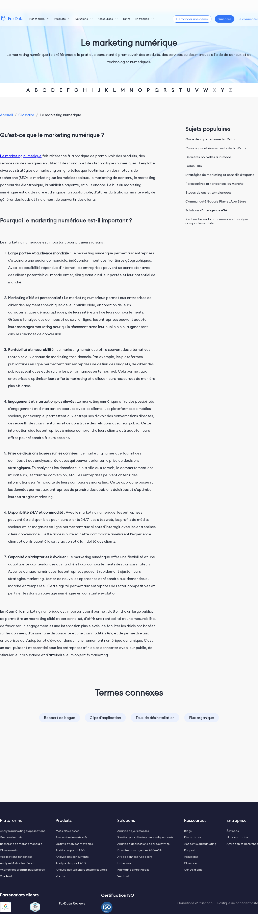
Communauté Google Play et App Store (215, 201)
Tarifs (126, 19)
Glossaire (26, 115)
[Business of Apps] (35, 907)
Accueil (6, 115)
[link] (6, 115)
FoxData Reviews (72, 903)
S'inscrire (224, 19)
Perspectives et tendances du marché (214, 184)
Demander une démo (192, 19)
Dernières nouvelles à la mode (208, 157)
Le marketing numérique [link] (60, 115)
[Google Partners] (5, 907)
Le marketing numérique (21, 156)
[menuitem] (39, 19)
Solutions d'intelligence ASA (206, 210)
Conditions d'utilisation (194, 903)
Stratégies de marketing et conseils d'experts (219, 175)
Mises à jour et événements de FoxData (215, 148)
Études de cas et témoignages (208, 192)
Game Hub (193, 166)
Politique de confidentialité (237, 903)
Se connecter (248, 19)
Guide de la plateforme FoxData (210, 139)
